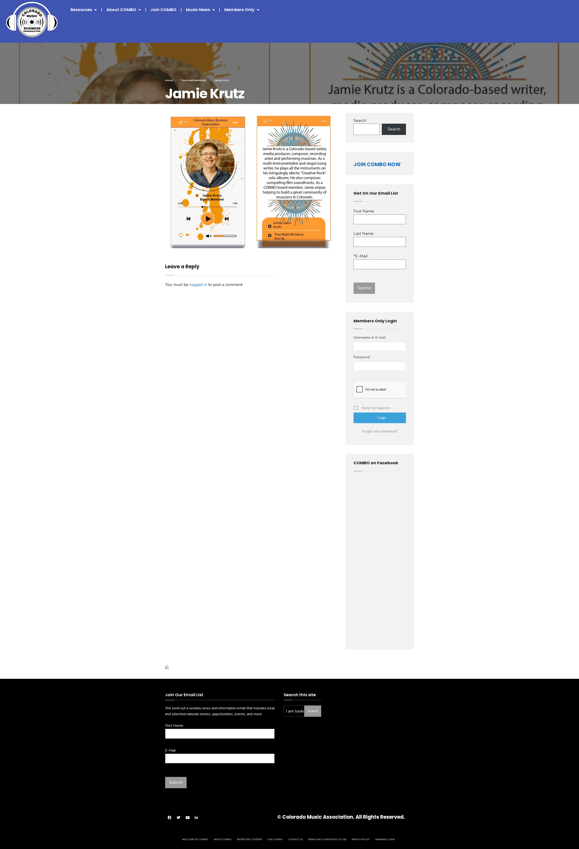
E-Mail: (170, 750)
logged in (198, 284)
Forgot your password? (380, 431)
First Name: (364, 211)
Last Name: (364, 233)
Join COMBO (163, 9)
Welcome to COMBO (195, 839)
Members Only (239, 9)
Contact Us (295, 839)
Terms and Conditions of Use (327, 839)
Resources (81, 9)
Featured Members (194, 80)
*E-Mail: (361, 256)
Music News (198, 9)
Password (362, 357)
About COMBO (121, 9)
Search (360, 120)
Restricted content (249, 839)
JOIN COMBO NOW (377, 164)
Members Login (385, 839)
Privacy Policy (361, 839)
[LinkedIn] (196, 818)
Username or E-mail (370, 337)
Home (169, 80)
